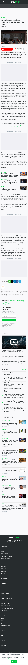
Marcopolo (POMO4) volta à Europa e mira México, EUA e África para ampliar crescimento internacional (10, 182)
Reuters (5, 26)
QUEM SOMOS (4, 546)
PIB (3, 449)
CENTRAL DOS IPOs (5, 593)
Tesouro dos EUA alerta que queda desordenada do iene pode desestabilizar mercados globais (11, 498)
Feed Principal (20, 300)
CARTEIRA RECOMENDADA (6, 591)
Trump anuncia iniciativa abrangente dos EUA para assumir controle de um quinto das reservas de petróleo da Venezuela (14, 396)
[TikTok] (19, 541)
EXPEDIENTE (3, 548)
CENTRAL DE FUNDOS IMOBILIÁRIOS (8, 596)
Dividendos (3, 172)
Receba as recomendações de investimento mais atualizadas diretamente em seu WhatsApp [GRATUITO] (14, 363)
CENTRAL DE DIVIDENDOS (6, 598)
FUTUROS (3, 633)
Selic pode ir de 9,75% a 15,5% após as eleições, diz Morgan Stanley (9, 479)
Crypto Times (5, 458)
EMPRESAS (3, 568)
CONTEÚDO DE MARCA (5, 605)
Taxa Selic (4, 476)
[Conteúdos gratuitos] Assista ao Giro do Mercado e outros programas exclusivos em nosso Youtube (12, 352)
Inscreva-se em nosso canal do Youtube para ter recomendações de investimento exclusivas (13, 357)
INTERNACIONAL (4, 578)
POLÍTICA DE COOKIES (5, 558)
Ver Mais (23, 417)
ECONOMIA (3, 571)
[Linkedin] (12, 541)
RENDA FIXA (3, 573)
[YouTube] (10, 541)
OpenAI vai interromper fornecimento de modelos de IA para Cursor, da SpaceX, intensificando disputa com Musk (12, 507)
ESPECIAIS (3, 585)
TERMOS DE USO (4, 553)
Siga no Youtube (8, 49)
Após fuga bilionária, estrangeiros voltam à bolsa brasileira (15, 373)
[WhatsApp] (15, 541)
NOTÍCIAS (3, 563)
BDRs (2, 623)
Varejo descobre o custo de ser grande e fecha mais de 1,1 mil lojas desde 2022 (9, 189)
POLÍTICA (3, 581)
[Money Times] (14, 2)
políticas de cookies (6, 658)
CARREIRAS (3, 583)
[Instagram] (8, 541)
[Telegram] (17, 541)
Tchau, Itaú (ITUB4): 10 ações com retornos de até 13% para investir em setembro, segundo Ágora (15, 379)
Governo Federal (6, 420)
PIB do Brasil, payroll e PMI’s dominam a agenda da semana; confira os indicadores (10, 432)
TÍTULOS (3, 640)
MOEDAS (3, 630)
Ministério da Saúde (6, 485)
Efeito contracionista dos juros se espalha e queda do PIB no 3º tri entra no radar (10, 452)
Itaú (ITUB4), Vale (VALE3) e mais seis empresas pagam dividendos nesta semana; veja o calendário (9, 175)
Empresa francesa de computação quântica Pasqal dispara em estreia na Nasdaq (13, 390)
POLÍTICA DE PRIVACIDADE (6, 556)
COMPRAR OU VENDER (5, 603)
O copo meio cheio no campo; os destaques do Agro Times (9, 471)
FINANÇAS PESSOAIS (5, 576)
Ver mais (24, 369)
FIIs (2, 620)
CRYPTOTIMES (4, 645)
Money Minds (4, 179)
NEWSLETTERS (4, 610)
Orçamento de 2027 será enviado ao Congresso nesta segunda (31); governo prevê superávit (12, 423)
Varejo (2, 186)
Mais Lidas (4, 468)
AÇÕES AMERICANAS (5, 625)
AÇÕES (2, 618)
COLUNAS (3, 600)
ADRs (2, 635)
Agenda (4, 429)
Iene (3, 494)
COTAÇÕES (3, 615)
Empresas (3, 17)
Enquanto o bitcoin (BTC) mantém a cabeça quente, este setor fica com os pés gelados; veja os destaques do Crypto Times (12, 462)
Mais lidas (5, 370)
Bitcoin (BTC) (5, 438)
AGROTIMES (3, 648)
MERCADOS (3, 566)
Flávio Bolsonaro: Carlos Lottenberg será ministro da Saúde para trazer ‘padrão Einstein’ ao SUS (13, 488)
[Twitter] (21, 541)
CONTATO (3, 551)
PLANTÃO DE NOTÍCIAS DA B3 (7, 608)
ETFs (2, 637)
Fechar (14, 661)
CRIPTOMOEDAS (4, 628)
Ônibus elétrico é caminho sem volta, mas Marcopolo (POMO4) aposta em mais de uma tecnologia (14, 384)
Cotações (14, 6)
